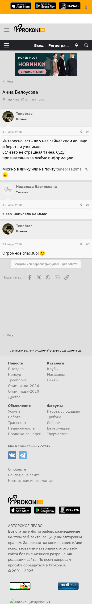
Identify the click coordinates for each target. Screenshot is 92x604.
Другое (14, 397)
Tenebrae (12, 100)
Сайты (52, 380)
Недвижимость (21, 428)
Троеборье (17, 380)
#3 (88, 244)
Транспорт (17, 422)
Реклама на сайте (24, 474)
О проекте (17, 469)
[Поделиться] (81, 132)
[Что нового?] (77, 45)
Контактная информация (30, 480)
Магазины (56, 374)
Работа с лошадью (63, 411)
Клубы (53, 368)
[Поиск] (86, 45)
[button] (6, 45)
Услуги (14, 411)
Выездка (16, 368)
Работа (14, 416)
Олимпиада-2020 (23, 391)
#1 (88, 132)
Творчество (57, 433)
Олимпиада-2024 (23, 385)
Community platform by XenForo (46, 350)
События (55, 422)
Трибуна (54, 416)
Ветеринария (58, 428)
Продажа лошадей (24, 433)
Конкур (14, 374)
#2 (88, 205)
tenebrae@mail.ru (72, 169)
